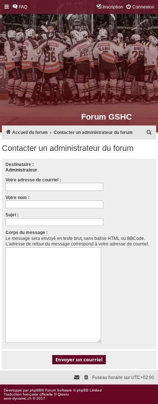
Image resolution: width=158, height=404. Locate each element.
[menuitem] (19, 7)
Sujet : (12, 214)
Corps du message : (27, 232)
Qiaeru (63, 394)
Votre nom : (17, 197)
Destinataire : (20, 164)
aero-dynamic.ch (18, 398)
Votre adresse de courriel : (33, 179)
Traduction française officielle (28, 394)
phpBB (36, 390)
